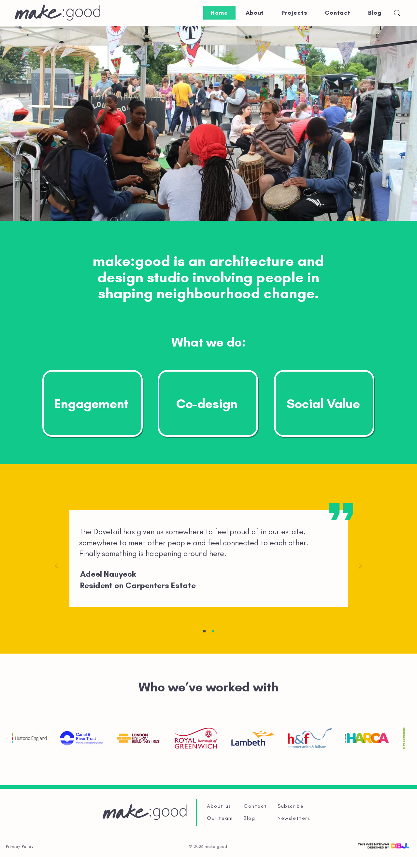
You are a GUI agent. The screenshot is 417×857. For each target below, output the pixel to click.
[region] (92, 403)
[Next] (360, 566)
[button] (397, 13)
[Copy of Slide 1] (213, 631)
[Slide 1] (204, 631)
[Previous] (56, 566)
